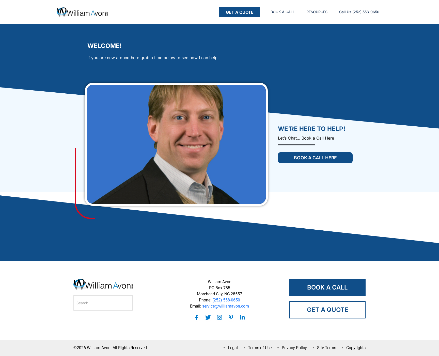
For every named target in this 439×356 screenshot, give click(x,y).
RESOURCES (316, 12)
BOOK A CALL (283, 12)
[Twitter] (207, 317)
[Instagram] (219, 317)
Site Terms (326, 347)
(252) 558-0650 (226, 300)
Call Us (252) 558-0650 (359, 12)
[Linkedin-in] (242, 317)
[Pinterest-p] (231, 317)
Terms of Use (260, 347)
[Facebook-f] (196, 317)
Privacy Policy (294, 347)
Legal (233, 347)
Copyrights (356, 347)
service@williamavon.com (225, 306)
